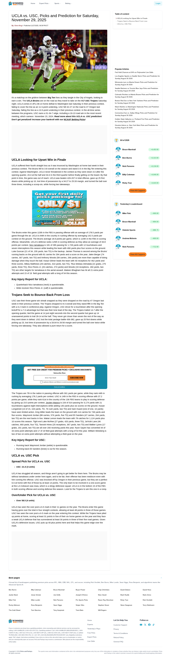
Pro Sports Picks (82, 600)
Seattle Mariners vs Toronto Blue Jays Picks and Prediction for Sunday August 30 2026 (136, 89)
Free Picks (91, 633)
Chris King (18, 25)
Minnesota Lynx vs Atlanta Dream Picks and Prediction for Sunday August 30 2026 (136, 83)
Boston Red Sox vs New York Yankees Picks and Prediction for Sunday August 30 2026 (136, 102)
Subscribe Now (76, 378)
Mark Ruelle (124, 595)
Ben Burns (12, 590)
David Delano (125, 590)
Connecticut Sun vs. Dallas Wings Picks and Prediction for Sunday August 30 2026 (136, 114)
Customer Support (120, 625)
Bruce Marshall (58, 590)
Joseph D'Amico (82, 595)
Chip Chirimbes (103, 590)
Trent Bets (79, 610)
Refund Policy (119, 637)
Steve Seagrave (126, 605)
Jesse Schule (36, 595)
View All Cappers (137, 191)
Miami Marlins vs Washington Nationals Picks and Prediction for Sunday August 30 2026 (137, 108)
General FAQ (118, 642)
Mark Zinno (147, 595)
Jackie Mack (13, 595)
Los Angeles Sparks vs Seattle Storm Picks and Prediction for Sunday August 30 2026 (137, 77)
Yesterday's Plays (93, 629)
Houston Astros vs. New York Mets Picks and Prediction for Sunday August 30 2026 (136, 126)
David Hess (147, 590)
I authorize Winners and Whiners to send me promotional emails (61, 382)
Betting (67, 3)
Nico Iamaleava (36, 245)
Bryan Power (80, 590)
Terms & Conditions (59, 387)
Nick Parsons (58, 600)
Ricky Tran (124, 600)
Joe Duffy (56, 595)
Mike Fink (12, 600)
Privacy (116, 629)
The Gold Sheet (14, 610)
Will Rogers (102, 610)
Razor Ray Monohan (105, 600)
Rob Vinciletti (147, 600)
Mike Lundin (35, 600)
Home (33, 3)
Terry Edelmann (148, 605)
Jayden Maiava (53, 403)
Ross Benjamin (36, 605)
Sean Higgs (57, 605)
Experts (90, 624)
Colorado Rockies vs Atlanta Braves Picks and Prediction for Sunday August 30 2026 (137, 96)
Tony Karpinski (58, 610)
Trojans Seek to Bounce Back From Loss (132, 21)
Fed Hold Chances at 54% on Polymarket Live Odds (134, 72)
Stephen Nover (103, 605)
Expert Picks (43, 3)
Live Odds (91, 641)
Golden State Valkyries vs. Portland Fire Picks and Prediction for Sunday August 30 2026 (137, 120)
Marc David (102, 595)
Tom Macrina (36, 610)
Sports (56, 3)
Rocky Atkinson (14, 605)
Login (158, 3)
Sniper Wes (80, 605)
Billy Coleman (36, 590)
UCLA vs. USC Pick (124, 24)
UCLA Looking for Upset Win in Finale (132, 18)
